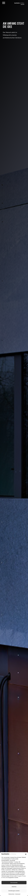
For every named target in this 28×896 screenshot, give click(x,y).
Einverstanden (14, 882)
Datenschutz (11, 894)
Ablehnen (14, 886)
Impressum (17, 894)
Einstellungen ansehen (14, 890)
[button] (26, 854)
